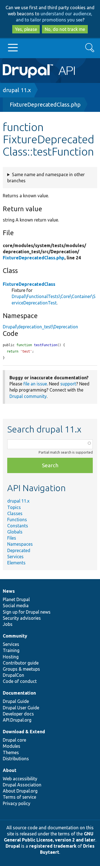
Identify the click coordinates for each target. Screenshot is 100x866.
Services (15, 556)
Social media (16, 605)
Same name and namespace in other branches (46, 177)
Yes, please (26, 29)
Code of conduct (20, 681)
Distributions (16, 758)
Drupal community (28, 396)
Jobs (7, 624)
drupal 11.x (17, 90)
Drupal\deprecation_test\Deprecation (40, 326)
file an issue (35, 383)
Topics (14, 507)
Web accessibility (20, 778)
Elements (16, 562)
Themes (11, 752)
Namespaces (20, 544)
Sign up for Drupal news (27, 611)
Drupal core (14, 739)
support (68, 383)
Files (11, 537)
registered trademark (52, 845)
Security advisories (22, 618)
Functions (17, 519)
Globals (14, 531)
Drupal (13, 845)
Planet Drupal (16, 599)
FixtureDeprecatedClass (29, 284)
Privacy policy (16, 803)
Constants (17, 525)
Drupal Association (22, 784)
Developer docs (18, 713)
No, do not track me (65, 29)
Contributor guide (21, 662)
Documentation (19, 692)
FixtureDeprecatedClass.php (45, 104)
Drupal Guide (16, 701)
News (9, 591)
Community (15, 635)
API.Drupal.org (17, 719)
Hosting (11, 656)
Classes (14, 513)
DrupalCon (13, 675)
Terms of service (19, 796)
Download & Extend (24, 731)
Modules (11, 746)
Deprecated (18, 550)
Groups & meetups (21, 668)
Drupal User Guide (21, 707)
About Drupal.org (20, 790)
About (9, 770)
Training (11, 650)
